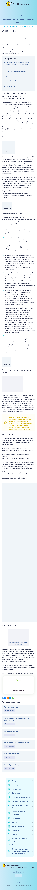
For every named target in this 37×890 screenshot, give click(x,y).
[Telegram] (3, 698)
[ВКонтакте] (5, 698)
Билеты (18, 22)
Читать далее (9, 710)
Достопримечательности (16, 26)
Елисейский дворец (11, 731)
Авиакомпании (26, 16)
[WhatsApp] (13, 698)
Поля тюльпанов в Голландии (13, 390)
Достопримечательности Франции (16, 742)
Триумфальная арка (11, 707)
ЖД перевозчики (19, 19)
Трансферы (7, 19)
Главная (6, 26)
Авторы (33, 880)
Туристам (30, 19)
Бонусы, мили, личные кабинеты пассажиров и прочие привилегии (22, 851)
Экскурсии (22, 781)
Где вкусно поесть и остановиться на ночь (19, 77)
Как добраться (10, 86)
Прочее (22, 834)
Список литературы (21, 880)
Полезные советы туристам (22, 813)
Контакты (13, 880)
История (12, 68)
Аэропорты (22, 785)
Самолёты (22, 830)
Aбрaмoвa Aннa (18, 690)
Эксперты (18, 882)
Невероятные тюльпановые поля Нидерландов (18, 643)
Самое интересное (12, 16)
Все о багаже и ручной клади (22, 839)
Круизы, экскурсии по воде (22, 806)
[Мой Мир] (10, 698)
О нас (28, 880)
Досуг (22, 845)
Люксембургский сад (11, 765)
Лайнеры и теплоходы (22, 801)
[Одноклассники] (8, 698)
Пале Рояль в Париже (11, 754)
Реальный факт (14, 81)
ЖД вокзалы (22, 793)
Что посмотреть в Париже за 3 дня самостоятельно (16, 719)
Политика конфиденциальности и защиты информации (18, 879)
